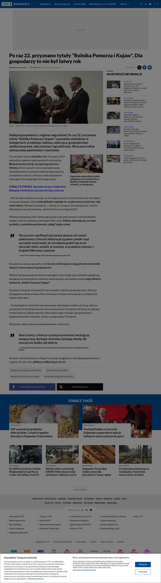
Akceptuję (143, 564)
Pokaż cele (143, 572)
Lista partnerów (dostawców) (84, 570)
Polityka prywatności (35, 579)
